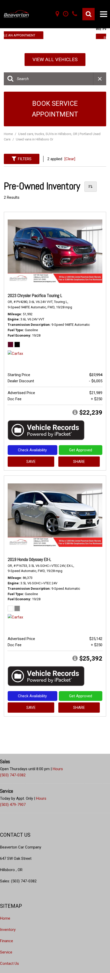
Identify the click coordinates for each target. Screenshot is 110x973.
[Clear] (69, 159)
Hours (58, 769)
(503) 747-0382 (13, 775)
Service (6, 952)
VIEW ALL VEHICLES (55, 59)
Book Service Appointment (55, 109)
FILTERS (24, 159)
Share (79, 461)
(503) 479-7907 (13, 804)
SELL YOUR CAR (55, 38)
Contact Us (9, 963)
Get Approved (80, 450)
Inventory (8, 929)
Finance (6, 941)
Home (9, 134)
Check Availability (32, 450)
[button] (88, 14)
